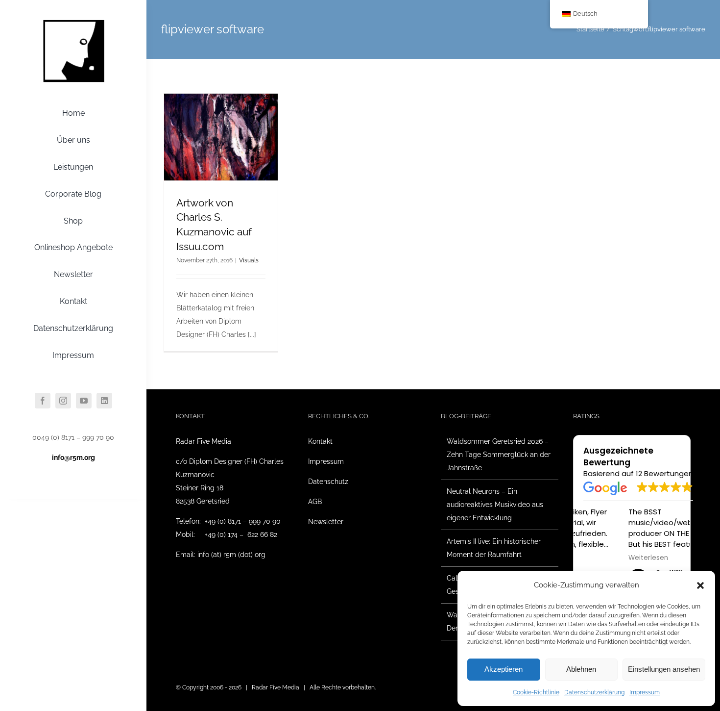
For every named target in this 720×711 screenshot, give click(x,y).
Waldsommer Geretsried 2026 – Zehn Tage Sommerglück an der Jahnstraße (499, 454)
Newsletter (325, 522)
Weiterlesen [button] (603, 558)
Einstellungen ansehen (664, 669)
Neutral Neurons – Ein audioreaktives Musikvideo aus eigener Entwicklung (495, 504)
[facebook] (42, 400)
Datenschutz (328, 481)
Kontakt (320, 441)
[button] (700, 585)
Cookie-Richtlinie (536, 692)
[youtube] (84, 400)
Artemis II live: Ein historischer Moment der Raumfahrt (494, 548)
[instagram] (63, 400)
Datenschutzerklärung (594, 692)
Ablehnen (581, 669)
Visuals (249, 260)
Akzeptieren (503, 669)
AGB (315, 502)
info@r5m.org (73, 457)
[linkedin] (104, 400)
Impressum (644, 692)
